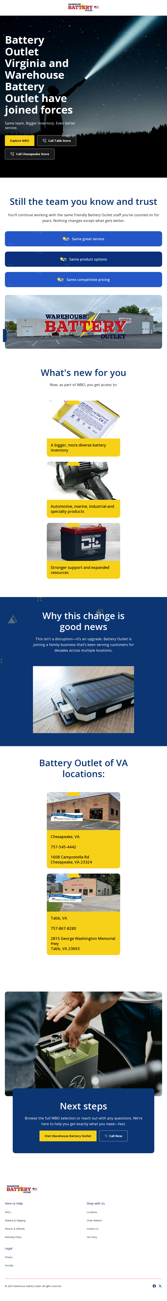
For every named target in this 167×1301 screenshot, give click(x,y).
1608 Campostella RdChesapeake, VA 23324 (71, 859)
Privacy (8, 1257)
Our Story (92, 1237)
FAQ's (8, 1212)
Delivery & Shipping (15, 1220)
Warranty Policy (13, 1237)
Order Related (94, 1220)
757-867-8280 (63, 928)
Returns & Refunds (15, 1228)
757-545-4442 (63, 846)
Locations (92, 1212)
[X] (160, 1286)
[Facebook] (154, 1286)
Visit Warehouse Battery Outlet (68, 1136)
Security (9, 1265)
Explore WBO (19, 141)
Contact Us (93, 1228)
